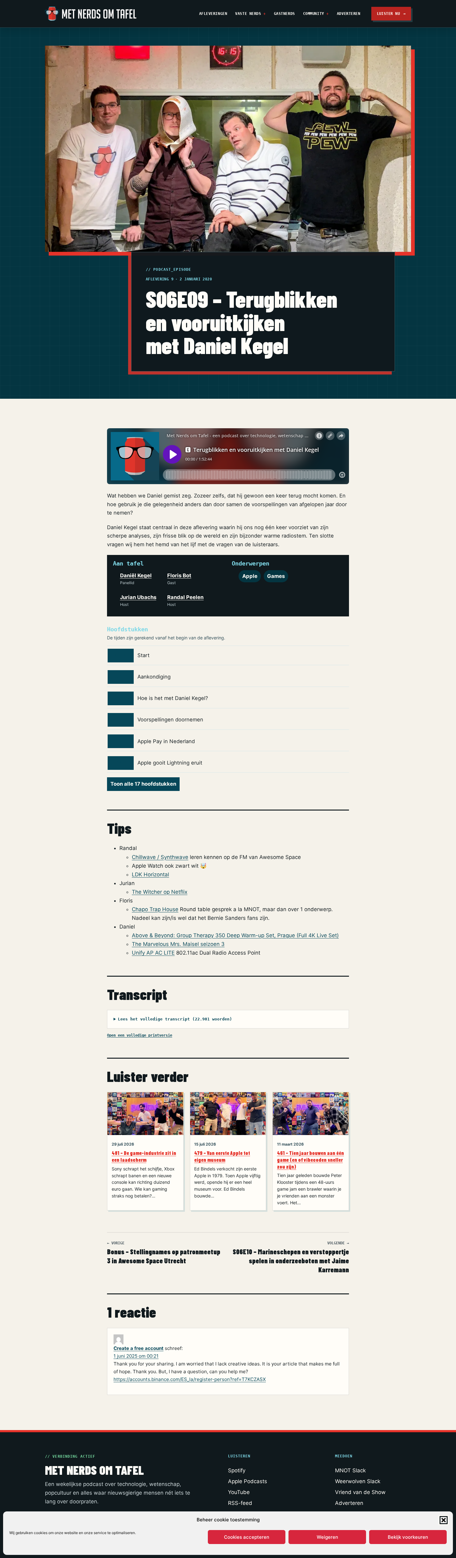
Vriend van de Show (360, 1492)
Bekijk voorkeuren (408, 1537)
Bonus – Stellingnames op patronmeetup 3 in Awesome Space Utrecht (163, 1253)
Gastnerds (284, 13)
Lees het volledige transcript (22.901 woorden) (175, 1019)
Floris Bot (179, 575)
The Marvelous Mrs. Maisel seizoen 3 (178, 944)
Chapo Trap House (155, 909)
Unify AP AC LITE (153, 953)
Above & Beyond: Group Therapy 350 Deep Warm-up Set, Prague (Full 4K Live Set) (235, 935)
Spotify (236, 1470)
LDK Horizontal (150, 874)
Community (313, 13)
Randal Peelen (185, 597)
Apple (249, 576)
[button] (443, 1520)
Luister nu (391, 13)
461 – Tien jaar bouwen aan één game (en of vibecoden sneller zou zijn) (310, 1159)
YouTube (239, 1492)
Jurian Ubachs (138, 597)
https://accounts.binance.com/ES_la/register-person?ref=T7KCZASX (190, 1379)
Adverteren (348, 13)
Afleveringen (213, 13)
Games (276, 576)
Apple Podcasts (247, 1481)
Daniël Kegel (136, 575)
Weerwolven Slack (357, 1481)
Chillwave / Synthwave (160, 857)
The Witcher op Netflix (159, 892)
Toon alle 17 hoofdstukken (143, 784)
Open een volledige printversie (139, 1035)
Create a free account (138, 1348)
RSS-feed (240, 1503)
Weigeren (327, 1537)
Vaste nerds (248, 13)
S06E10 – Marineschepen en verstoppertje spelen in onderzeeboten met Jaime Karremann (291, 1257)
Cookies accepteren (246, 1537)
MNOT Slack (350, 1470)
